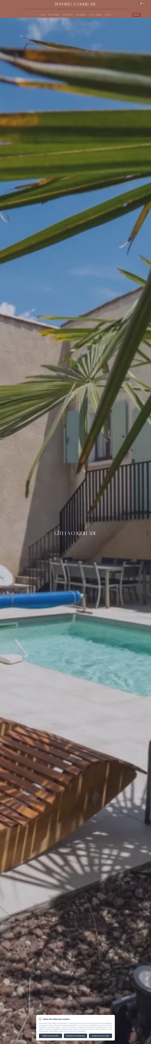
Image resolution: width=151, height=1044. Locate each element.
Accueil (42, 15)
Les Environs (80, 15)
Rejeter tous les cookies (51, 1036)
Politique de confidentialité (77, 1031)
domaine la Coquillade (75, 5)
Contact (108, 15)
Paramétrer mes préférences (75, 1036)
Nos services (67, 15)
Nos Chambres (53, 15)
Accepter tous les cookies (100, 1036)
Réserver (136, 15)
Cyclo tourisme (95, 15)
